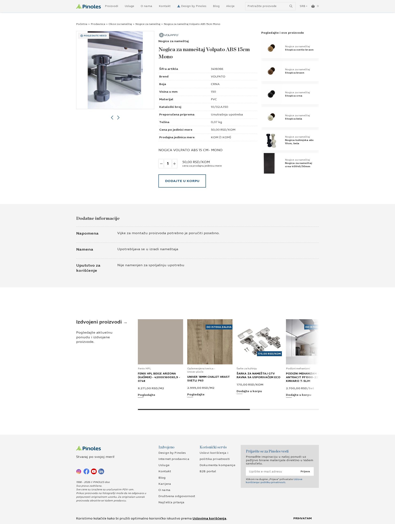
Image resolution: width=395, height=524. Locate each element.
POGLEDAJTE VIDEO (95, 36)
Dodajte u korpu (182, 181)
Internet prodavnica (173, 459)
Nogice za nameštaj (147, 24)
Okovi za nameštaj (120, 24)
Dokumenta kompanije (217, 465)
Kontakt (165, 6)
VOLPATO (218, 76)
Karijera (164, 484)
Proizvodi (111, 6)
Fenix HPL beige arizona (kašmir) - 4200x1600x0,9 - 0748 (159, 377)
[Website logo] (88, 6)
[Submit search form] (291, 6)
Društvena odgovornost (176, 496)
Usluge (129, 6)
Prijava (305, 471)
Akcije (230, 6)
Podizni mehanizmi (298, 368)
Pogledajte (146, 395)
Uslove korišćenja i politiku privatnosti (274, 481)
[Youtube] (94, 471)
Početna (81, 24)
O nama (146, 6)
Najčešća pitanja (171, 502)
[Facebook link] (86, 471)
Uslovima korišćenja (209, 518)
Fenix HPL (144, 368)
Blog (216, 6)
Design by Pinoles (193, 6)
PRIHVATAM (302, 518)
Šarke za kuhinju (247, 368)
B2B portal (208, 471)
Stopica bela (293, 118)
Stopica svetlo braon (299, 49)
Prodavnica (98, 24)
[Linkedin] (101, 471)
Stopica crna (293, 95)
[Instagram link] (79, 471)
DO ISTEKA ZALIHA (219, 327)
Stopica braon (294, 72)
